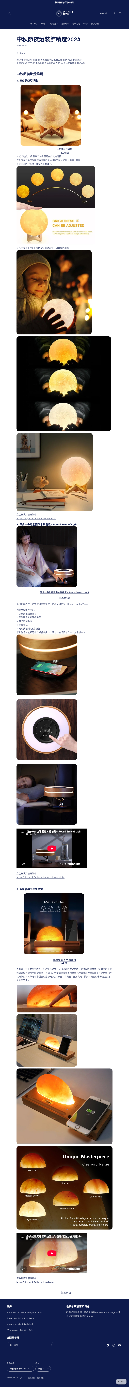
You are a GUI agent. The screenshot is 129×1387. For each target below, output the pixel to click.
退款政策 (31, 1378)
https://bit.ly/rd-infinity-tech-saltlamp (35, 1282)
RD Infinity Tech (19, 1378)
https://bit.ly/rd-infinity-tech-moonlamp (36, 518)
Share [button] (22, 53)
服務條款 (40, 1378)
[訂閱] (51, 1345)
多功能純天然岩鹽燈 (64, 960)
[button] (9, 14)
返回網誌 (66, 1293)
